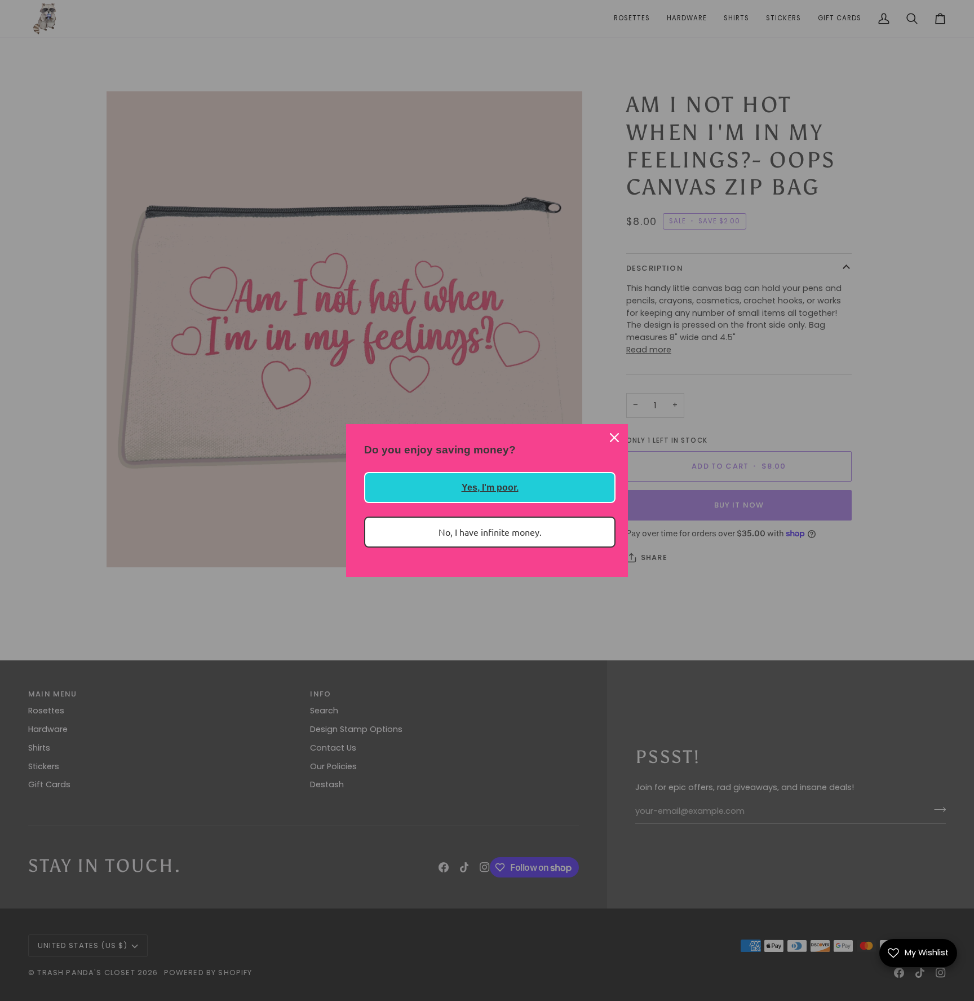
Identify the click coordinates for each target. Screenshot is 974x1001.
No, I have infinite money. (490, 531)
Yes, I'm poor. (490, 487)
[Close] (614, 437)
